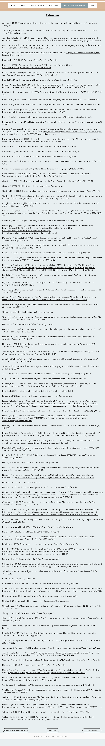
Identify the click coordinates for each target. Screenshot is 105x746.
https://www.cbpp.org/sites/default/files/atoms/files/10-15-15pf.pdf (55, 87)
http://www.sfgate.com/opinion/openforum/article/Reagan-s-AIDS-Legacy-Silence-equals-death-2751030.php (51, 707)
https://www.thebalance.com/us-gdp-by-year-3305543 (76, 40)
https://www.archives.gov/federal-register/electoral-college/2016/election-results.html (55, 477)
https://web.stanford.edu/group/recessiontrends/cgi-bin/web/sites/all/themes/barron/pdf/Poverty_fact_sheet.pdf (29, 231)
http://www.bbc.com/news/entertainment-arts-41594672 (39, 112)
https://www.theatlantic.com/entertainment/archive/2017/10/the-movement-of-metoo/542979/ (44, 299)
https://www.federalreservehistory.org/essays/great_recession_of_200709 (35, 554)
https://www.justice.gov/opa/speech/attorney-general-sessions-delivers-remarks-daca (46, 672)
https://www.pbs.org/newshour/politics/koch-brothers (26, 67)
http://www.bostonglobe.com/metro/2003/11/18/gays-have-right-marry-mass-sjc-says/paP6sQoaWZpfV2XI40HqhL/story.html (52, 132)
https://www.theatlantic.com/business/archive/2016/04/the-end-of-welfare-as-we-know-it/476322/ (58, 591)
